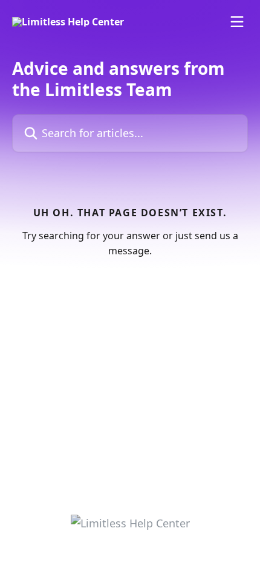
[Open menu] (237, 21)
